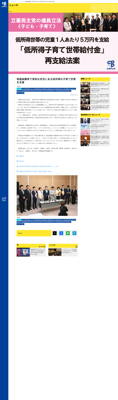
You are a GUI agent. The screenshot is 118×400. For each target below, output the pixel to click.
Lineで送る (68, 233)
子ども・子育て (20, 93)
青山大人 (54, 91)
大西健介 (40, 91)
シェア (61, 233)
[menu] (4, 199)
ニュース (20, 1)
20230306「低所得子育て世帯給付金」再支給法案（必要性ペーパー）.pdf (38, 166)
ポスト (55, 233)
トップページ (13, 1)
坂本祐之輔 (34, 91)
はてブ (74, 233)
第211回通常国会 (56, 88)
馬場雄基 (25, 91)
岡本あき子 (19, 91)
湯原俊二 (69, 91)
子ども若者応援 (25, 88)
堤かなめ (74, 88)
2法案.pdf (21, 161)
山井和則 (45, 91)
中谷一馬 (63, 88)
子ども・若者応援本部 (34, 88)
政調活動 (59, 91)
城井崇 (29, 91)
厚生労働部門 (43, 88)
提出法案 (64, 91)
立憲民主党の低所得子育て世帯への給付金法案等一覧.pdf (35, 171)
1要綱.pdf (21, 156)
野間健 (49, 91)
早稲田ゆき (68, 88)
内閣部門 (49, 88)
